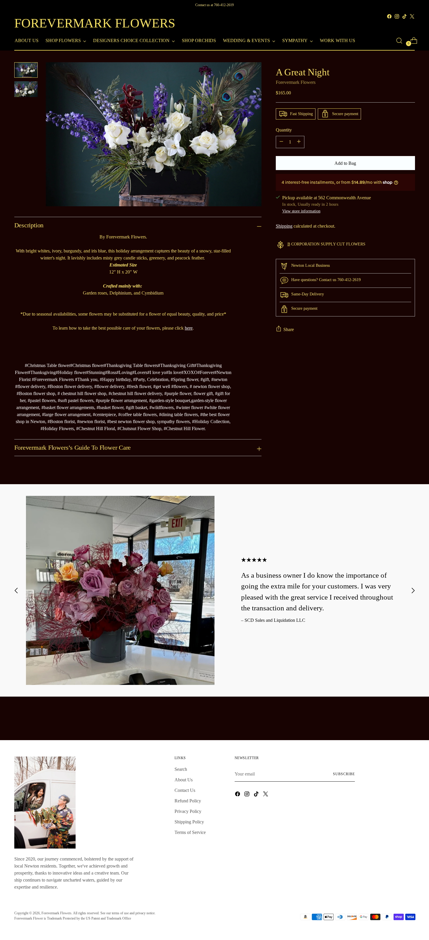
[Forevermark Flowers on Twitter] (412, 16)
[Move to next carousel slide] (412, 590)
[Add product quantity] (299, 142)
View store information (301, 211)
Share (288, 329)
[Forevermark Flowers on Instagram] (397, 16)
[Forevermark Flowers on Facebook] (389, 16)
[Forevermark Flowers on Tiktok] (404, 16)
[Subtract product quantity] (281, 142)
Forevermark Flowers (295, 81)
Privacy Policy (188, 811)
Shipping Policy (189, 821)
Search (181, 769)
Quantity (284, 129)
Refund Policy (188, 800)
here (189, 328)
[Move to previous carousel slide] (16, 590)
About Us (184, 779)
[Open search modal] (399, 40)
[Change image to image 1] (26, 70)
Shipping (284, 226)
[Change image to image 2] (26, 89)
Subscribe (344, 774)
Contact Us (185, 790)
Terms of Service (190, 832)
